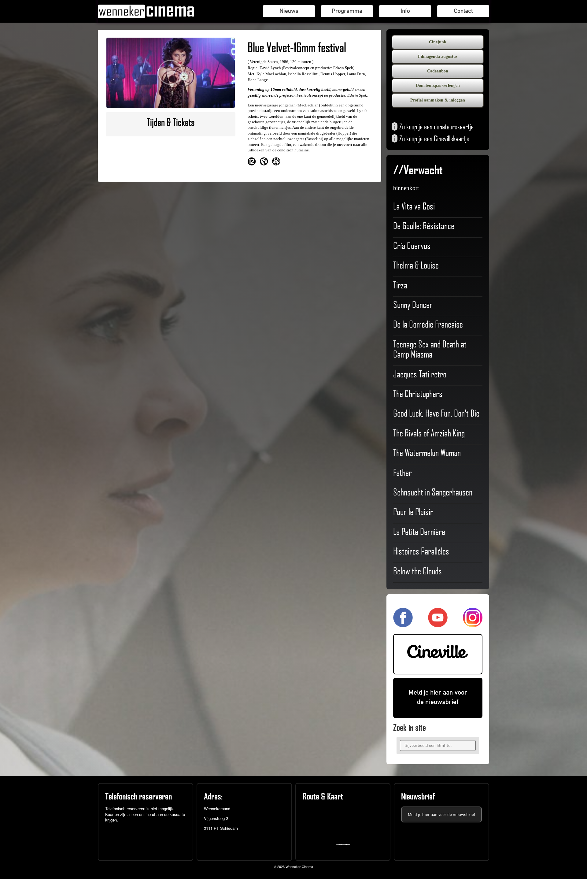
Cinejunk (437, 42)
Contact (463, 10)
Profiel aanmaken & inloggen (437, 100)
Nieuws (288, 10)
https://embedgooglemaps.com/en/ (344, 844)
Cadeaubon (437, 71)
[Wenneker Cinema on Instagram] (472, 625)
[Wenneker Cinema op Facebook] (403, 625)
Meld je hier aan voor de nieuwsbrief (437, 697)
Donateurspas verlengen (438, 85)
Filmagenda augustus (437, 56)
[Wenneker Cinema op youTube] (438, 625)
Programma (347, 10)
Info (405, 10)
